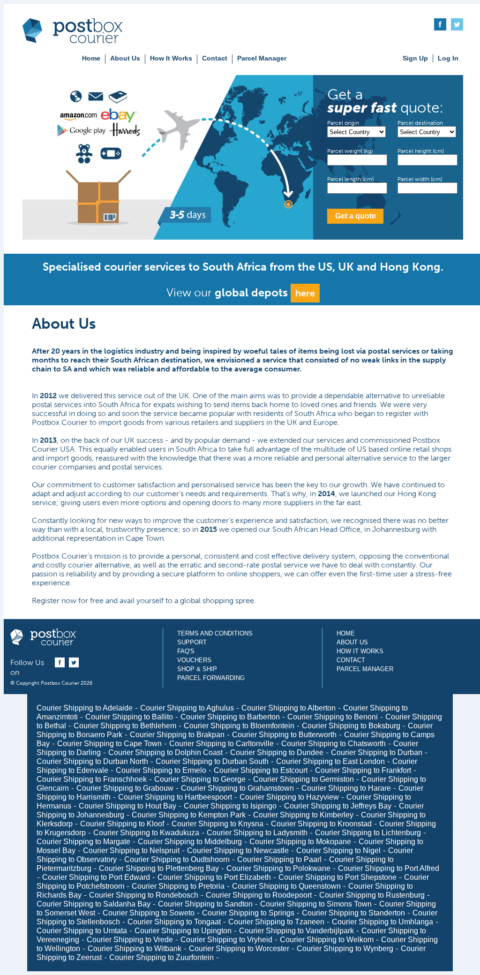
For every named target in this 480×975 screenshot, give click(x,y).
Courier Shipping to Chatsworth (333, 744)
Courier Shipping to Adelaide (85, 708)
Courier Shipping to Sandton (205, 904)
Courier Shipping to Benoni (332, 717)
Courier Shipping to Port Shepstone (337, 877)
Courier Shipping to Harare (346, 788)
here (305, 293)
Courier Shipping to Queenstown (286, 886)
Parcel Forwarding (211, 677)
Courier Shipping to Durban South (212, 761)
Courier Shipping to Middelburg (190, 842)
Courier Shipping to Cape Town (109, 744)
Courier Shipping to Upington (183, 931)
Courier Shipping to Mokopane (300, 842)
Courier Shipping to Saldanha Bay (93, 904)
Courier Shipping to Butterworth (284, 735)
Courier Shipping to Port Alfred (388, 868)
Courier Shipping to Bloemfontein (239, 726)
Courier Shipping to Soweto (149, 913)
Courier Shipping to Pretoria (178, 886)
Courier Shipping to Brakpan (177, 735)
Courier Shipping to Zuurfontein (161, 957)
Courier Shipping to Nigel (338, 850)
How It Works (171, 58)
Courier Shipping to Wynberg (345, 948)
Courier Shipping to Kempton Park (189, 815)
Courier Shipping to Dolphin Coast (165, 752)
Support (192, 642)
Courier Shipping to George (200, 779)
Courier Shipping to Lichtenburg (368, 833)
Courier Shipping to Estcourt (261, 770)
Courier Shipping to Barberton (230, 717)
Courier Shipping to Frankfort (363, 770)
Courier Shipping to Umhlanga (382, 922)
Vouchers (194, 660)
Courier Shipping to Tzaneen (276, 922)
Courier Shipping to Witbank (134, 948)
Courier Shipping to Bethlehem (125, 726)
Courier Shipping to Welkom (327, 940)
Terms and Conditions (215, 633)
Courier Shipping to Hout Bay (127, 806)
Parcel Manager (261, 58)
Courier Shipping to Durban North (92, 761)
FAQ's (186, 651)
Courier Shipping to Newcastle (238, 850)
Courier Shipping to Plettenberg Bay (159, 868)
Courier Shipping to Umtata (82, 931)
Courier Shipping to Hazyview (289, 797)
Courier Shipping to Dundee (276, 752)
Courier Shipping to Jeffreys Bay (337, 806)
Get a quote (355, 216)
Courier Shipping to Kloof (122, 824)
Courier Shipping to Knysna (217, 824)
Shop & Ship (197, 669)
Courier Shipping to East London (330, 761)
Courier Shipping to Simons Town (316, 904)
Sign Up (415, 58)
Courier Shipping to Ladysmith (257, 833)
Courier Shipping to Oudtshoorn (177, 859)
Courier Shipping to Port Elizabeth (214, 877)
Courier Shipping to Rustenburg (372, 895)
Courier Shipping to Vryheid (226, 940)
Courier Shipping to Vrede (130, 940)
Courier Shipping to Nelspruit (131, 850)
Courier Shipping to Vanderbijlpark (296, 931)
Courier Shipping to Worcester (239, 948)
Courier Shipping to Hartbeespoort (175, 797)
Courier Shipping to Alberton (288, 708)
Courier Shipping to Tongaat (174, 922)
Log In (448, 58)
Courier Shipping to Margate (83, 842)
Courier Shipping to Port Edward (96, 877)
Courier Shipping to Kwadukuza (146, 833)
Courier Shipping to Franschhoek (92, 779)
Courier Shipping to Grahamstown (237, 788)
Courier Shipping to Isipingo (230, 806)
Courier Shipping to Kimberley (303, 815)
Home (91, 58)
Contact (214, 58)
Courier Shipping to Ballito (129, 717)
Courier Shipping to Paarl (279, 859)
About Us (125, 58)
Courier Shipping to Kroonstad (321, 824)
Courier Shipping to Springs (248, 913)
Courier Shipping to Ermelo (161, 770)
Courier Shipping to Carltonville (221, 744)
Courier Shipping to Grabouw (124, 788)
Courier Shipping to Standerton (353, 913)
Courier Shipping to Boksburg (351, 726)
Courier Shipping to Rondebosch (143, 895)
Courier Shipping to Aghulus (187, 708)
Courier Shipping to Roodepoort (259, 895)
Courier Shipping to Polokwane (278, 868)
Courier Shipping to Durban (376, 752)
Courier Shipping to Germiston (303, 779)
